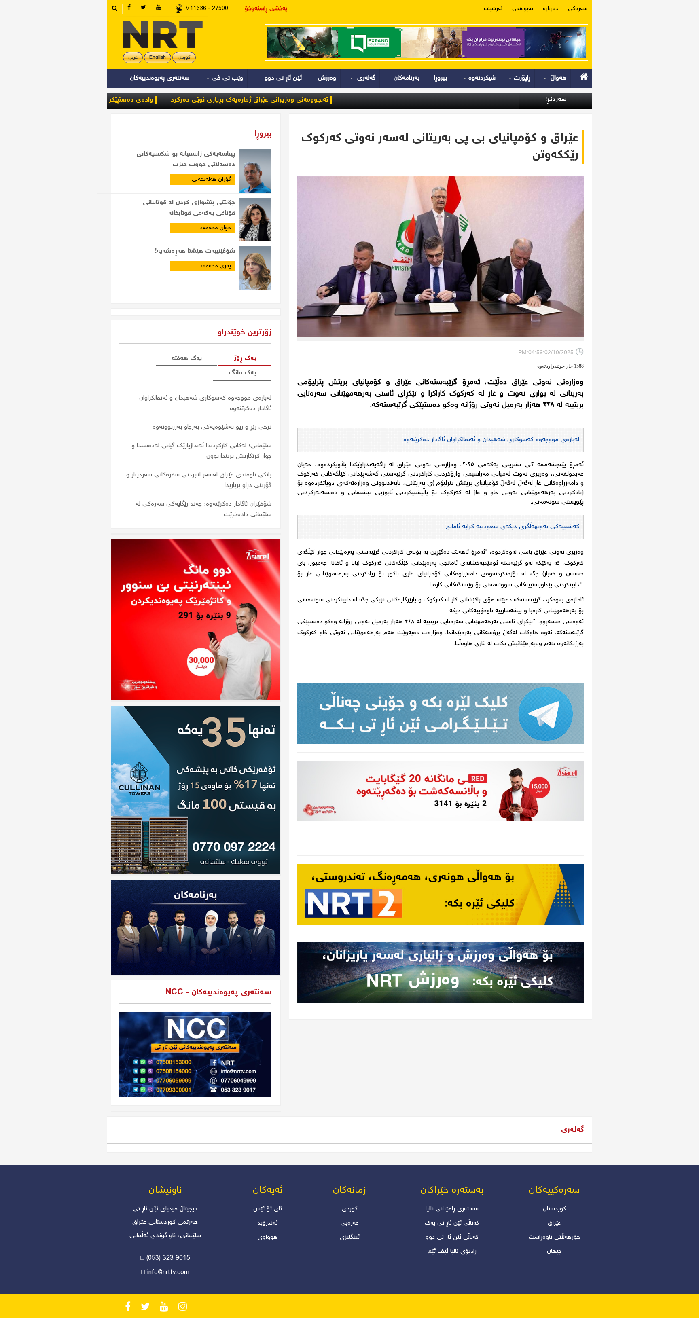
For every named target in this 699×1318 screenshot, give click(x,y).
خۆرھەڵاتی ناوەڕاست (554, 1237)
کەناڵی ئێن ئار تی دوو (452, 1237)
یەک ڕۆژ (245, 358)
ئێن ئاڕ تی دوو (283, 78)
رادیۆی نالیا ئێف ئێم (452, 1251)
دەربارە (550, 9)
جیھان (554, 1251)
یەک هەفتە (187, 358)
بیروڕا (440, 78)
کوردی (184, 57)
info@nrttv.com (168, 1272)
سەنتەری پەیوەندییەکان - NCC (218, 993)
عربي (133, 57)
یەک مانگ (242, 373)
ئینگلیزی (350, 1237)
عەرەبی (349, 1223)
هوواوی (267, 1237)
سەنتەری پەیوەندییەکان (159, 78)
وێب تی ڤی (226, 78)
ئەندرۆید (267, 1223)
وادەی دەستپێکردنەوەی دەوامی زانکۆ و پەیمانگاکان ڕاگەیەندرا (123, 100)
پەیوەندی (522, 9)
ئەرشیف (493, 9)
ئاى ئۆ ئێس (267, 1209)
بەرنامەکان (406, 78)
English (157, 57)
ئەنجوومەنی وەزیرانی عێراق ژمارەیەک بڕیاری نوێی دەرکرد (304, 100)
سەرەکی (577, 9)
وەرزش (327, 78)
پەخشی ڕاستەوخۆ (266, 8)
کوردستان (554, 1209)
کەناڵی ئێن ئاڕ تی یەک (452, 1223)
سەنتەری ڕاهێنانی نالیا (452, 1209)
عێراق (554, 1223)
